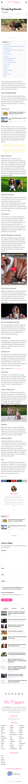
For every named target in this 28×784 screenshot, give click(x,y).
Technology (21, 737)
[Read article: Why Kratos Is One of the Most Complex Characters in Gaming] (4, 676)
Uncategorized (22, 743)
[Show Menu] (1, 2)
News (11, 743)
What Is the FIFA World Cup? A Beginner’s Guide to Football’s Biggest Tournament (17, 660)
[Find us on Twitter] (9, 694)
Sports (20, 736)
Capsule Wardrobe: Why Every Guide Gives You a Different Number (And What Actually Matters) (17, 668)
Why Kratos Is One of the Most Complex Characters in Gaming (15, 675)
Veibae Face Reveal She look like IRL (17, 619)
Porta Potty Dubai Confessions (15, 631)
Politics (20, 729)
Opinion (11, 745)
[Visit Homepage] (14, 2)
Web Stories (3, 764)
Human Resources (13, 734)
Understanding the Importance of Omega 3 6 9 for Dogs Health (17, 112)
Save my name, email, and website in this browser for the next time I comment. (13, 588)
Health (11, 729)
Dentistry (3, 732)
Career (2, 757)
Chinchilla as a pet (18, 368)
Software (21, 734)
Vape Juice (21, 745)
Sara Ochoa (5, 12)
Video (20, 746)
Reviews (20, 732)
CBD (2, 730)
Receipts (21, 730)
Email (3, 574)
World (20, 748)
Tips (20, 739)
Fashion (2, 739)
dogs (5, 476)
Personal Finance (13, 748)
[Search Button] (26, 2)
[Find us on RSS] (22, 694)
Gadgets (11, 725)
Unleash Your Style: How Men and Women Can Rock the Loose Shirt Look (16, 613)
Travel (20, 741)
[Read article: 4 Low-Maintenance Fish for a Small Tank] (4, 119)
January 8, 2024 (12, 115)
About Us (3, 760)
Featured (3, 741)
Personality (21, 725)
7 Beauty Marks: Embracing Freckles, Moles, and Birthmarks (17, 645)
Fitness (2, 745)
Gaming (11, 727)
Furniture (3, 748)
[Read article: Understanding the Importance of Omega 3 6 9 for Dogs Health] (4, 113)
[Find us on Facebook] (6, 694)
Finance (2, 743)
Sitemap (2, 759)
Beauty (2, 727)
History (11, 730)
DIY (1, 734)
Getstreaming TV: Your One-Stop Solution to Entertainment (16, 625)
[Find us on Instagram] (16, 694)
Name (3, 568)
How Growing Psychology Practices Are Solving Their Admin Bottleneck (17, 653)
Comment (4, 550)
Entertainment (4, 737)
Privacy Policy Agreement (8, 592)
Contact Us (3, 762)
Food (2, 746)
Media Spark (19, 781)
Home (2, 6)
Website (3, 581)
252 (17, 115)
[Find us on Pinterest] (12, 694)
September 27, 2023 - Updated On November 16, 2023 (17, 121)
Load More (14, 535)
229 (10, 122)
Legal (11, 737)
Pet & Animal (7, 6)
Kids (11, 736)
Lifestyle (11, 739)
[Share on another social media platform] (24, 481)
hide (10, 42)
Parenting (12, 746)
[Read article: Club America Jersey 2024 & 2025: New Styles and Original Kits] (4, 682)
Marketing (12, 741)
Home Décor (12, 732)
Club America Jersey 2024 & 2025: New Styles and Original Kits (17, 681)
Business (2, 729)
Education (3, 736)
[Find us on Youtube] (19, 694)
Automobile (3, 725)
